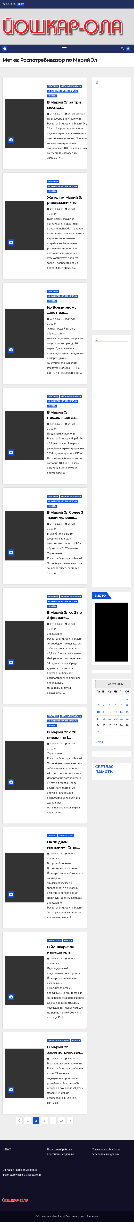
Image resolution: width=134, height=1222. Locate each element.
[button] (122, 48)
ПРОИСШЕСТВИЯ (66, 836)
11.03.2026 (56, 319)
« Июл (99, 742)
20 (115, 718)
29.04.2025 (56, 958)
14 (121, 712)
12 (109, 712)
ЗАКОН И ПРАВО (54, 941)
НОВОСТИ (52, 96)
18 (103, 718)
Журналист (75, 1059)
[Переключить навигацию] (64, 48)
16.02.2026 (56, 524)
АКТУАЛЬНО (53, 86)
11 (104, 712)
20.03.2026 (56, 209)
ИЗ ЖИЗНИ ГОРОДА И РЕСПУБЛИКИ (62, 91)
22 (127, 718)
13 (115, 712)
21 (121, 718)
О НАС (6, 1149)
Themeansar (93, 1216)
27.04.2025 (56, 1059)
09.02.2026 (56, 624)
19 (109, 718)
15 (127, 712)
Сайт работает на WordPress (49, 1216)
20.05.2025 (56, 854)
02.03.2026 (56, 424)
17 (61, 1120)
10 (98, 712)
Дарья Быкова (76, 114)
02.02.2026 (56, 744)
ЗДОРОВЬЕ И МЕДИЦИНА (71, 86)
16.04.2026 (56, 114)
